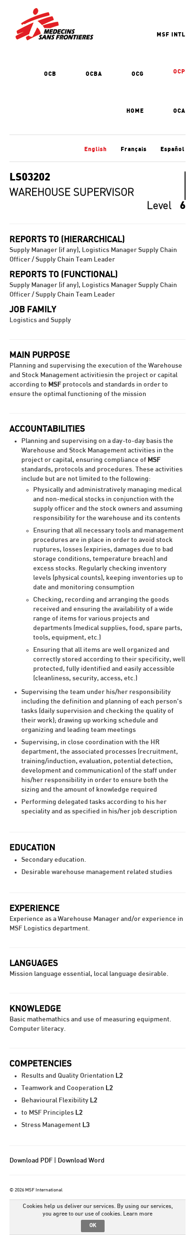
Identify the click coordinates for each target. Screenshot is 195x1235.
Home (135, 111)
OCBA (94, 74)
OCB (50, 74)
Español (172, 149)
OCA (179, 111)
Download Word (81, 1160)
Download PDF (31, 1160)
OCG (138, 74)
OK (92, 1225)
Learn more (137, 1214)
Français (134, 149)
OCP (179, 71)
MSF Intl (171, 34)
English (95, 149)
